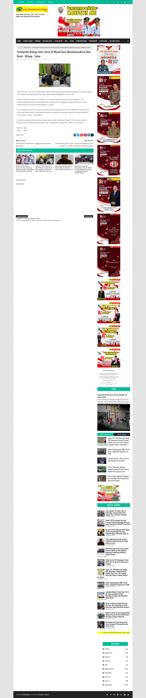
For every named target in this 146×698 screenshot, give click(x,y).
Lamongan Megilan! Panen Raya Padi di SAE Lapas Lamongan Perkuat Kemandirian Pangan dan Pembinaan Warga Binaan (117, 595)
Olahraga (107, 661)
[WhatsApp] (103, 694)
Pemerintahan (81, 41)
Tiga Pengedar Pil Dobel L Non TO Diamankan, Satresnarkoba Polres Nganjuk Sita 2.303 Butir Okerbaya (116, 513)
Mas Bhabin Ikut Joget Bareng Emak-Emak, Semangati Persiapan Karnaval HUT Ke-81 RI (116, 624)
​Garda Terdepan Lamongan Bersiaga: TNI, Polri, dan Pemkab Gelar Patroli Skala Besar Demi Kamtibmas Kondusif (117, 605)
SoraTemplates (26, 694)
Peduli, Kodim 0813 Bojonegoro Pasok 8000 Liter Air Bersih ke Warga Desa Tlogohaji (116, 562)
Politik (106, 681)
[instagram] (117, 1)
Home (19, 41)
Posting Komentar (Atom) (32, 218)
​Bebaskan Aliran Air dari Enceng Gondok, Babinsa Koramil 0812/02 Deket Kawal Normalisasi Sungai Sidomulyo (117, 615)
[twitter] (107, 1)
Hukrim (37, 41)
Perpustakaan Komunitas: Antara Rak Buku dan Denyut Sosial (112, 396)
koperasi (107, 657)
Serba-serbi (26, 47)
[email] (124, 1)
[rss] (121, 1)
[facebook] (110, 1)
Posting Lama (88, 216)
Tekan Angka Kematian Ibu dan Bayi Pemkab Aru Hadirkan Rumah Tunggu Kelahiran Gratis (64, 167)
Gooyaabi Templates (44, 694)
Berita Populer (105, 434)
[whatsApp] (103, 1)
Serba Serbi (28, 41)
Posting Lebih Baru (22, 216)
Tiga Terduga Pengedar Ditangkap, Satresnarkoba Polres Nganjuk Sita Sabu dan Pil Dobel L (118, 478)
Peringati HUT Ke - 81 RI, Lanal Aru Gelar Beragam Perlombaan (118, 459)
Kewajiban (20, 2)
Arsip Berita (121, 434)
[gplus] (114, 1)
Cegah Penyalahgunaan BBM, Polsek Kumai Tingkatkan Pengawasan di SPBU (118, 451)
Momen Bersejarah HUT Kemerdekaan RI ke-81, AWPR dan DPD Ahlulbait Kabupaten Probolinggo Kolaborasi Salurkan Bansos (83, 169)
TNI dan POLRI (114, 41)
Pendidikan (93, 41)
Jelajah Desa (47, 41)
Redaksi (50, 2)
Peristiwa (103, 41)
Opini (72, 41)
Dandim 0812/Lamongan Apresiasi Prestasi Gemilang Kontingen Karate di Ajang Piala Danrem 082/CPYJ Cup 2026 (25, 168)
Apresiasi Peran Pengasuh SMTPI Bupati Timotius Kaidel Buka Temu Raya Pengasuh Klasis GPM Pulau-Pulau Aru (44, 168)
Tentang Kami (40, 2)
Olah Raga (58, 41)
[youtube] (128, 1)
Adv (66, 41)
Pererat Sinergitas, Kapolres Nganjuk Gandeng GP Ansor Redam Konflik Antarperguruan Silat (118, 469)
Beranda (30, 2)
